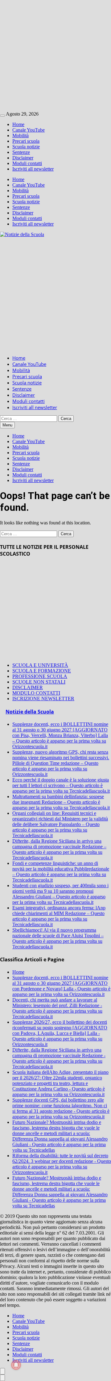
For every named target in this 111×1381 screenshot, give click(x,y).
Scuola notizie (26, 146)
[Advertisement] (55, 55)
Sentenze (21, 152)
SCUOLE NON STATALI (38, 681)
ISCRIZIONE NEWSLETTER (43, 698)
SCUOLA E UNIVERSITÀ (40, 665)
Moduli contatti (27, 163)
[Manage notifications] (16, 1365)
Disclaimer (22, 157)
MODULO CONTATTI (36, 693)
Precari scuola (25, 141)
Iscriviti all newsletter (33, 169)
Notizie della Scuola (30, 711)
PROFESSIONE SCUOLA (39, 676)
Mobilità (20, 135)
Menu (7, 425)
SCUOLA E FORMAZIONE (41, 670)
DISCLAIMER (27, 687)
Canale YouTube (28, 130)
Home (18, 124)
